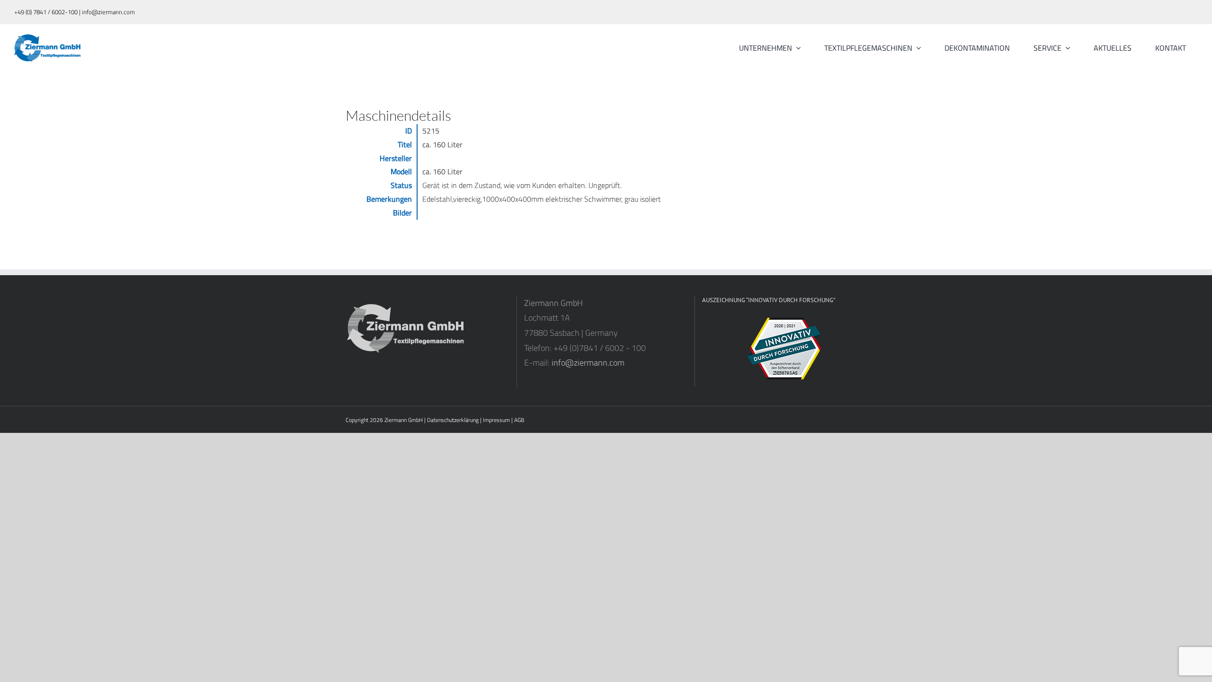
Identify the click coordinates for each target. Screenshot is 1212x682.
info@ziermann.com (588, 362)
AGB (519, 419)
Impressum (496, 419)
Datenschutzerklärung (453, 419)
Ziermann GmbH (403, 419)
